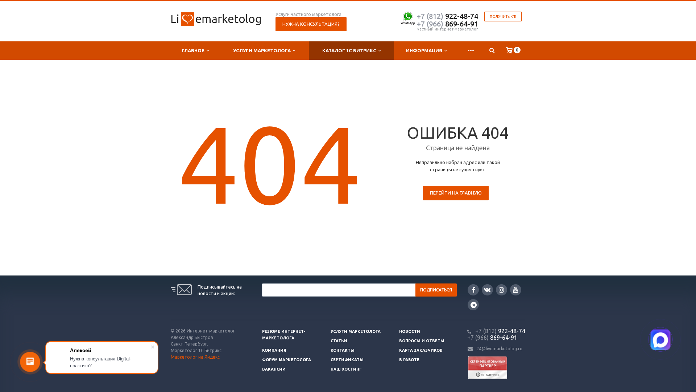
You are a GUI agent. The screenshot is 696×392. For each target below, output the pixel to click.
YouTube (515, 289)
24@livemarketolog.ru (499, 348)
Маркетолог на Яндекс (195, 357)
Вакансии (274, 369)
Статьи (339, 341)
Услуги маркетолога (263, 50)
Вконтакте (487, 289)
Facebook (473, 289)
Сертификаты (347, 360)
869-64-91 (447, 24)
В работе (409, 360)
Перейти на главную (456, 192)
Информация (425, 50)
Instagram (501, 289)
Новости (409, 331)
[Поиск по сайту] (491, 50)
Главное (194, 50)
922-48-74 (447, 16)
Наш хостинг (346, 369)
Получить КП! (503, 17)
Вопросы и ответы (421, 341)
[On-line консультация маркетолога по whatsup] (408, 17)
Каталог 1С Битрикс (350, 50)
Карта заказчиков (421, 350)
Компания (274, 350)
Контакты (343, 350)
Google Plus (473, 304)
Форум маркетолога (286, 360)
